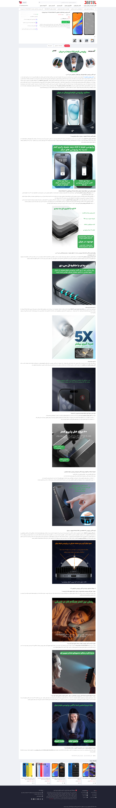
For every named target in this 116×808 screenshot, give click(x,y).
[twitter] (36, 799)
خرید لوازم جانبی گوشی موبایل (89, 5)
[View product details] (80, 783)
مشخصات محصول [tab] (58, 45)
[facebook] (38, 799)
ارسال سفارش (84, 795)
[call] (31, 799)
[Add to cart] (95, 783)
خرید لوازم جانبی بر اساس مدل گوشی (76, 9)
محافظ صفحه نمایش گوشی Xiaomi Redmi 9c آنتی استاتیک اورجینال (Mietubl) (58, 779)
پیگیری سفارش (67, 5)
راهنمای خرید (84, 790)
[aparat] (34, 799)
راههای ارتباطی (93, 792)
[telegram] (42, 799)
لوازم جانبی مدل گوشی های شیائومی (63, 9)
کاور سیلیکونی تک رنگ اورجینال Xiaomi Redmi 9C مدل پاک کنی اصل (44, 779)
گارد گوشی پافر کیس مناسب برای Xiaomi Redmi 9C (74, 779)
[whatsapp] (40, 799)
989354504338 (24, 5)
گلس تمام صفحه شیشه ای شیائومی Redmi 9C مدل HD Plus (89, 779)
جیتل (95, 790)
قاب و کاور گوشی (77, 5)
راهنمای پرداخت (84, 794)
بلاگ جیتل (93, 795)
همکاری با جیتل (92, 797)
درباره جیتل (59, 5)
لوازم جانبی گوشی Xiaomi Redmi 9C (50, 9)
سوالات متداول (43, 5)
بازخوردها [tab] (50, 45)
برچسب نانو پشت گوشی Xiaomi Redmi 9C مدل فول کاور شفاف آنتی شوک (28, 779)
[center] (39, 2)
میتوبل (67, 14)
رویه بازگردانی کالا (84, 792)
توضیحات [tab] (67, 45)
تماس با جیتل (51, 5)
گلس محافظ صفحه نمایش (88, 755)
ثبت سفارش (85, 797)
